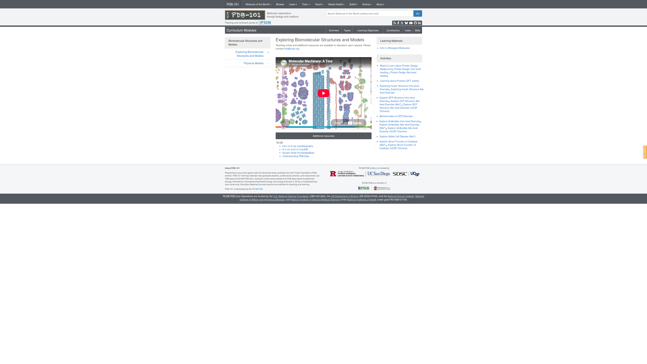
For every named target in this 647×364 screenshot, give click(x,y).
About (379, 4)
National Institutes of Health (362, 199)
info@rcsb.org (291, 48)
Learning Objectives (368, 30)
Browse (280, 4)
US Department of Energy (345, 196)
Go (417, 13)
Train (305, 4)
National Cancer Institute (401, 196)
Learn (292, 4)
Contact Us (645, 152)
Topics (347, 30)
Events (366, 4)
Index (408, 30)
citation (374, 167)
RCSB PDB (257, 188)
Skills (417, 30)
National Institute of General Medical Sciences (315, 199)
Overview (334, 30)
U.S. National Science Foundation (291, 196)
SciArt (352, 4)
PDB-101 (233, 4)
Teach (318, 4)
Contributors (393, 30)
